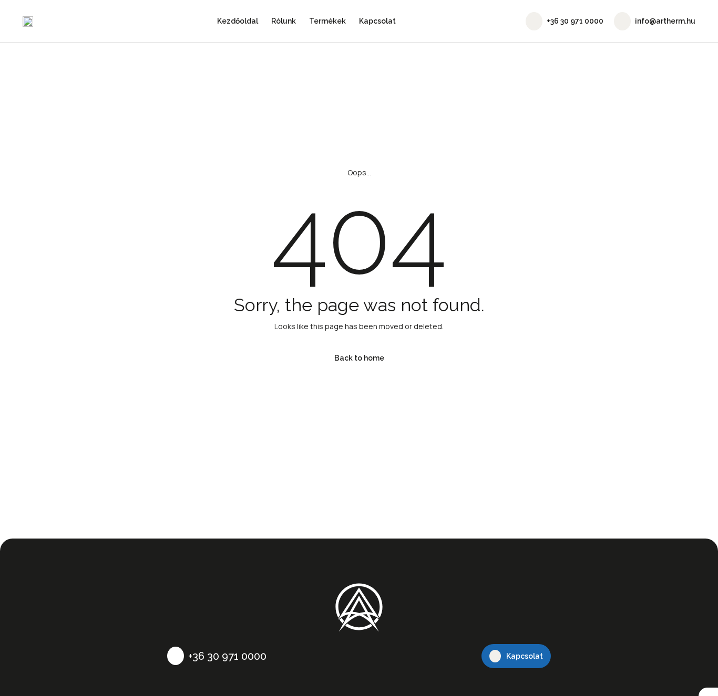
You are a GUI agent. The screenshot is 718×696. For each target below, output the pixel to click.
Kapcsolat (377, 21)
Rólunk (283, 21)
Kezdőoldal (237, 21)
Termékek (327, 21)
